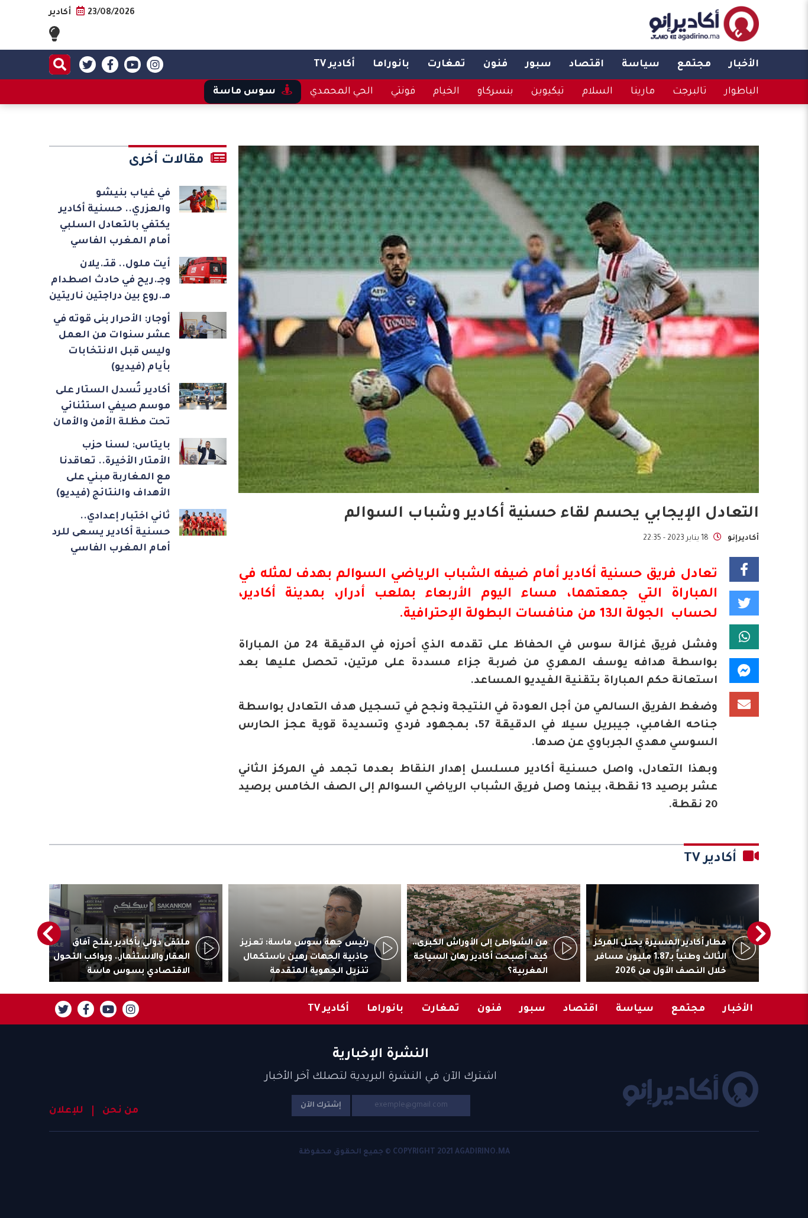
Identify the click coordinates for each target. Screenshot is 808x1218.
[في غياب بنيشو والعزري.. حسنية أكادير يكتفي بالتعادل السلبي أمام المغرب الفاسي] (203, 199)
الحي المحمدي (341, 91)
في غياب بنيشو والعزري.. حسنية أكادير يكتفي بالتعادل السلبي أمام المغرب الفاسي (114, 217)
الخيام (446, 91)
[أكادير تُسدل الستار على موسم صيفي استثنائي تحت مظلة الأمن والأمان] (203, 396)
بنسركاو (495, 91)
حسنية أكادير (603, 575)
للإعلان (66, 1111)
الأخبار (744, 64)
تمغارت (446, 64)
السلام (597, 91)
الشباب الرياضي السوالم (413, 575)
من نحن (120, 1111)
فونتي (403, 91)
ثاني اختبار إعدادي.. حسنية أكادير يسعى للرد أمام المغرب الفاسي (111, 532)
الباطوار (742, 91)
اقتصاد (586, 64)
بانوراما (391, 64)
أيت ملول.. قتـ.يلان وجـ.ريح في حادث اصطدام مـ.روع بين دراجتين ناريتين (109, 280)
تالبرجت (690, 91)
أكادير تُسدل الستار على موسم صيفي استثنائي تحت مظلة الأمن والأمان (111, 406)
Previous (759, 933)
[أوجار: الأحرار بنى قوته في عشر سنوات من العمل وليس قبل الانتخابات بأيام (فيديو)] (203, 325)
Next (49, 933)
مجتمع (694, 64)
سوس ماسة (244, 91)
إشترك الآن (320, 1105)
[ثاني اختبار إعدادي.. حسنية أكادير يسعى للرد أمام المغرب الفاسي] (203, 522)
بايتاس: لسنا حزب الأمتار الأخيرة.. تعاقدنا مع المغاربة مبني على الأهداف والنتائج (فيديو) (113, 469)
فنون (495, 64)
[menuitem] (744, 64)
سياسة (641, 64)
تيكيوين (547, 91)
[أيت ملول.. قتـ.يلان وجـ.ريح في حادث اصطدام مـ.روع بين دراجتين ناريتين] (203, 270)
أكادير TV (334, 64)
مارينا (643, 91)
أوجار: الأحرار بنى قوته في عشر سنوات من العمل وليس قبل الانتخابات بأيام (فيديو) (111, 343)
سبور (538, 64)
